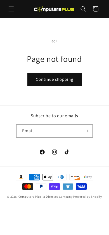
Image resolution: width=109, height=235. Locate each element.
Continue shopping (55, 79)
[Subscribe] (86, 131)
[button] (11, 9)
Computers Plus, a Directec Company (45, 197)
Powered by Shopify (87, 197)
